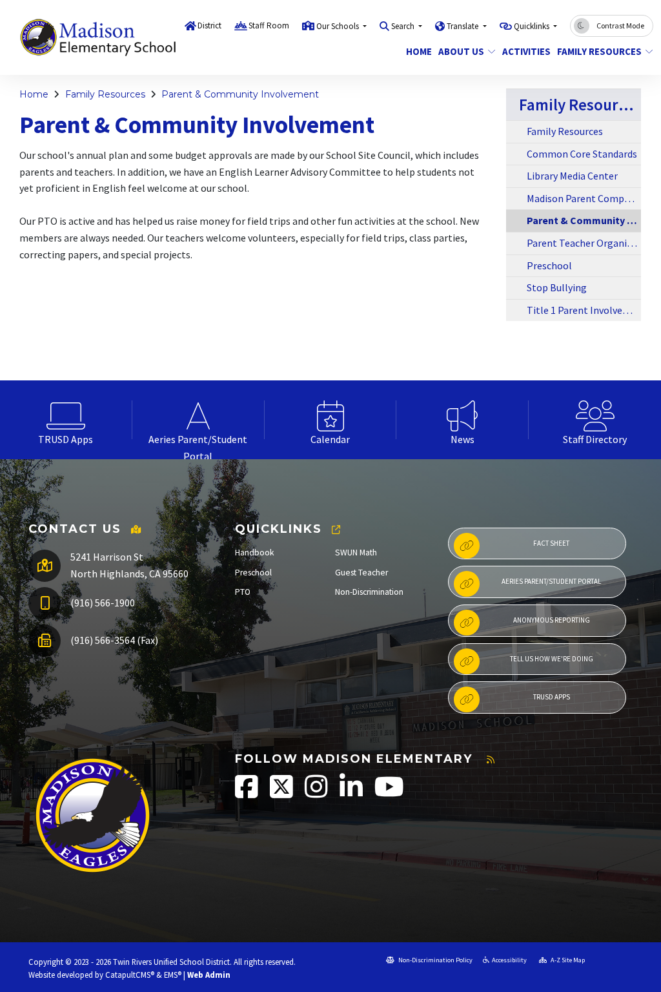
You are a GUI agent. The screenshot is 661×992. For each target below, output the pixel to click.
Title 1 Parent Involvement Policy (584, 310)
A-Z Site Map (567, 960)
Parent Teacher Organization (584, 242)
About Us (461, 51)
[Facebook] (247, 793)
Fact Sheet (551, 543)
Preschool (549, 265)
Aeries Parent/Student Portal (551, 581)
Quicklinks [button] (532, 26)
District (209, 25)
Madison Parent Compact (582, 198)
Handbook (254, 552)
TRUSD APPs (551, 696)
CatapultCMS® (129, 974)
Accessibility (509, 960)
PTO (242, 591)
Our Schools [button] (338, 26)
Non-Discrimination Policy (435, 960)
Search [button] (403, 26)
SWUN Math (356, 552)
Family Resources (599, 51)
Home (417, 51)
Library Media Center (572, 175)
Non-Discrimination (369, 591)
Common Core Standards (582, 153)
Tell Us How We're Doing (551, 658)
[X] (282, 793)
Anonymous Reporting (551, 620)
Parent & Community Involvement (240, 94)
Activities (523, 51)
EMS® (172, 974)
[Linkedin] (352, 793)
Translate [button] (463, 26)
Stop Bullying (557, 287)
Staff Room (269, 25)
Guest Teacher (361, 572)
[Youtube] (389, 793)
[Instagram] (317, 793)
